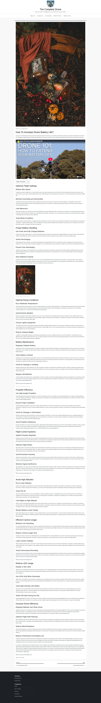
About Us (32, 15)
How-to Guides (18, 688)
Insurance (17, 691)
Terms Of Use (67, 15)
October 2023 (17, 680)
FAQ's (16, 686)
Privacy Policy (57, 15)
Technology (17, 693)
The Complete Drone (50, 9)
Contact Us (40, 15)
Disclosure (48, 15)
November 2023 (18, 678)
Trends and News (20, 657)
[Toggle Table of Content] (27, 182)
